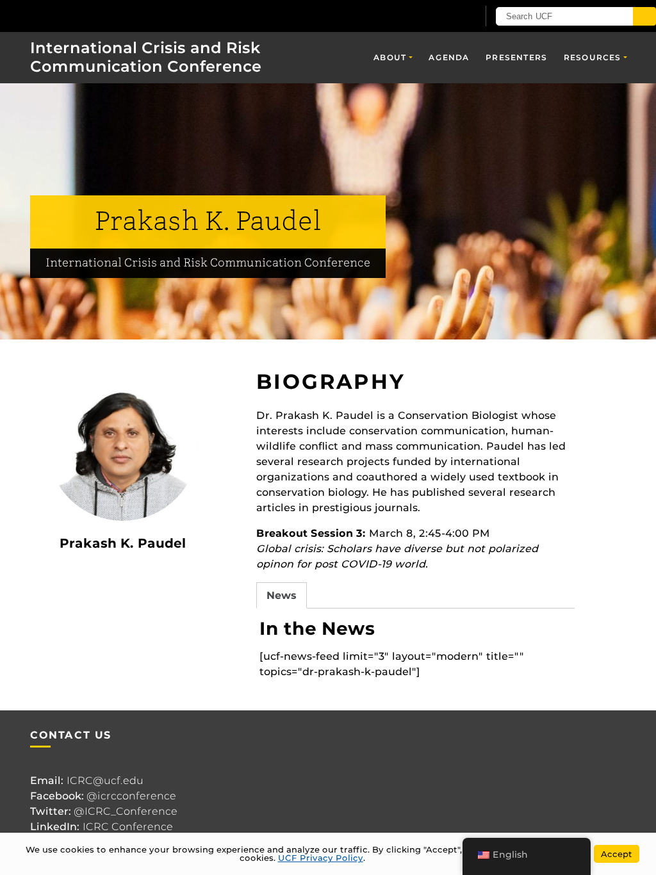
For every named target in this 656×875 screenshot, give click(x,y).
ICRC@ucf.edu (105, 780)
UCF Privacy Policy (320, 858)
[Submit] (644, 16)
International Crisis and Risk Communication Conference (145, 57)
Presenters (516, 57)
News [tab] (281, 595)
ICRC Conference (128, 827)
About (389, 57)
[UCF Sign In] (437, 17)
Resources (592, 57)
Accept (616, 854)
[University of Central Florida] (95, 16)
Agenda (449, 57)
